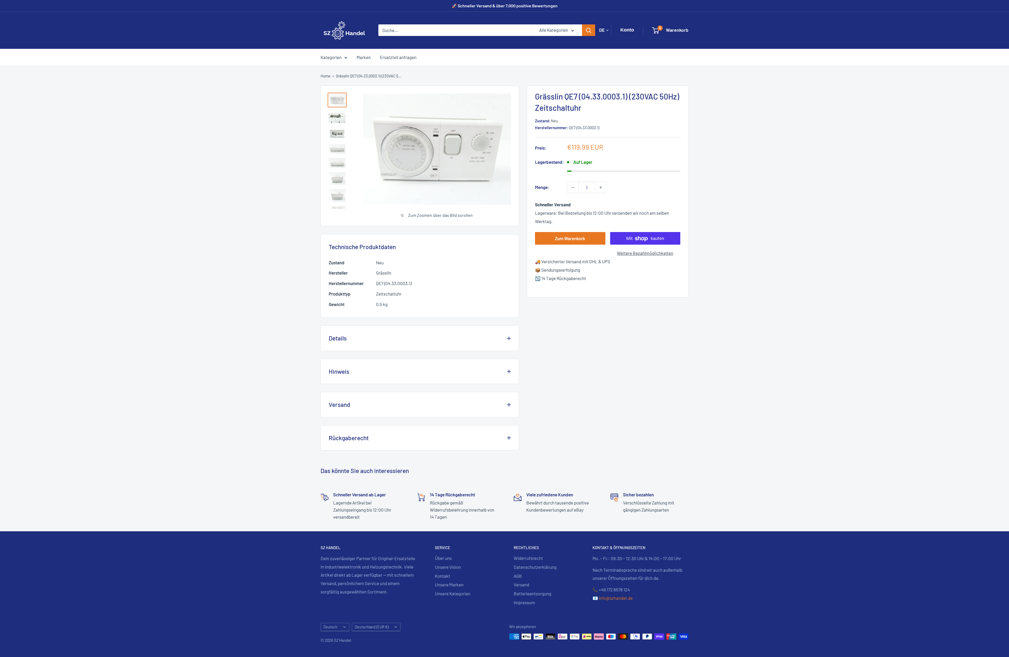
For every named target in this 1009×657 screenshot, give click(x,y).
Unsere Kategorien (452, 593)
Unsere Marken (449, 584)
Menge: (542, 187)
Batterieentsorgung (532, 593)
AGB (518, 576)
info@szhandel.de (616, 598)
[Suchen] (588, 30)
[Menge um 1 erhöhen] (600, 187)
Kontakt (442, 576)
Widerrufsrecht (528, 558)
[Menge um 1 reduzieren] (572, 187)
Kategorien (331, 57)
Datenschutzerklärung (535, 567)
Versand (521, 584)
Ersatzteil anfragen (398, 57)
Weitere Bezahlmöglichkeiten (645, 253)
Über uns (443, 558)
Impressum (524, 602)
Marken (364, 57)
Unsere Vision (448, 567)
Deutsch (330, 627)
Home (326, 75)
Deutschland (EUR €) (372, 627)
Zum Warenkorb (570, 238)
